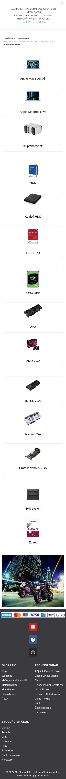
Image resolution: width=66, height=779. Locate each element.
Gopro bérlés (9, 694)
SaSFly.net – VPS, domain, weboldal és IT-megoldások (27, 42)
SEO (4, 745)
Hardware (40, 712)
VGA (33, 327)
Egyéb (33, 542)
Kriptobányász (33, 146)
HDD (33, 182)
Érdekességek (43, 707)
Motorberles (8, 689)
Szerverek (7, 750)
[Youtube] (33, 627)
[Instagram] (33, 652)
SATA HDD (33, 293)
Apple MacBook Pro (33, 112)
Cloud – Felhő (42, 698)
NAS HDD (33, 253)
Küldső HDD (33, 216)
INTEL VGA (33, 400)
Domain (6, 727)
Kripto (38, 703)
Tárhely (6, 732)
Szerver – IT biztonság (47, 694)
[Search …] (62, 3)
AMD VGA (33, 360)
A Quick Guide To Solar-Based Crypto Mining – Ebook (48, 676)
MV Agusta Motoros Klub (15, 680)
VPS (4, 736)
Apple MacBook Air (33, 78)
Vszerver (7, 741)
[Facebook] (33, 639)
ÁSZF (5, 698)
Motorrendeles (10, 684)
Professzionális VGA (33, 468)
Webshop (7, 675)
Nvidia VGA (33, 434)
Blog (4, 671)
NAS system (33, 508)
